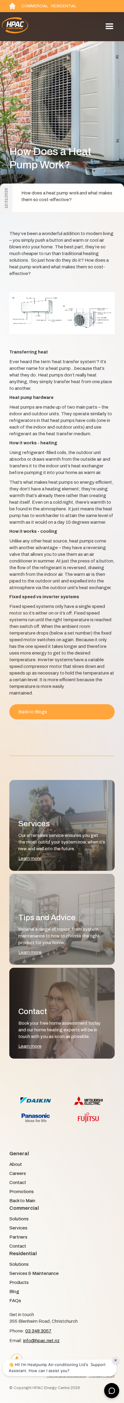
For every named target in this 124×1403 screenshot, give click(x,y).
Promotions (21, 1191)
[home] (29, 26)
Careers (17, 1173)
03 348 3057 (38, 1330)
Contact (17, 1182)
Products (19, 1282)
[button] (109, 26)
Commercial (34, 6)
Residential (63, 6)
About (15, 1164)
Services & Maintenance (34, 1273)
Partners (18, 1237)
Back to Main (22, 1200)
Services (18, 1228)
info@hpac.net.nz (41, 1340)
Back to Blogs (32, 711)
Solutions (19, 1218)
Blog (14, 1291)
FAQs (15, 1300)
